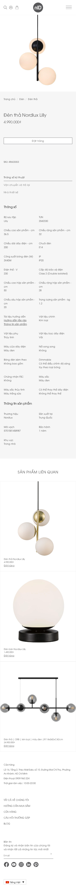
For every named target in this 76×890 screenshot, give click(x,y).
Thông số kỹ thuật (14, 177)
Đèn (21, 99)
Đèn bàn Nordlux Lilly (15, 649)
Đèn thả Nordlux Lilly (14, 559)
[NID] (38, 7)
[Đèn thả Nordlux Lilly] (38, 519)
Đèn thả (32, 99)
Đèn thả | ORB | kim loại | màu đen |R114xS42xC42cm (33, 739)
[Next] (70, 51)
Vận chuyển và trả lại (17, 184)
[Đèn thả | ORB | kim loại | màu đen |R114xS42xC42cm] (38, 699)
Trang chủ (9, 99)
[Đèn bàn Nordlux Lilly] (38, 609)
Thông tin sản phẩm (15, 324)
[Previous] (6, 51)
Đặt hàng (38, 140)
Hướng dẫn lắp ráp (15, 320)
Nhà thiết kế (11, 192)
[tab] (38, 177)
